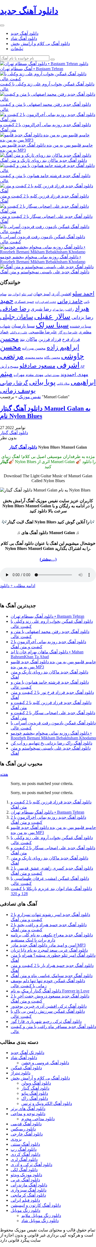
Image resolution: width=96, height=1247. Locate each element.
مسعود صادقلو (37, 366)
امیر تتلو (27, 294)
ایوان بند (14, 294)
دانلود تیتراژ (20, 1073)
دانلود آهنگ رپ (24, 1149)
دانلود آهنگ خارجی (27, 1134)
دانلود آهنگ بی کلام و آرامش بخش (40, 43)
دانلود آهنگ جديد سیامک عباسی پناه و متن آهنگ (52, 975)
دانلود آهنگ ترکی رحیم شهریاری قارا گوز (46, 1021)
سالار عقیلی (52, 316)
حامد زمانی (70, 301)
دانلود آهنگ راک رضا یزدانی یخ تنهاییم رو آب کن (51, 743)
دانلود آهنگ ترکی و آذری (31, 1164)
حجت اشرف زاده (45, 301)
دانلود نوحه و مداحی (28, 1113)
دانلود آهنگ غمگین (26, 1068)
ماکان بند (28, 339)
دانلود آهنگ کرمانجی (28, 1195)
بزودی (16, 1139)
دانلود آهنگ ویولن (36, 1083)
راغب (69, 309)
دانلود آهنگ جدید (24, 33)
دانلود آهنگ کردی (25, 1154)
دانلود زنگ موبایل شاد (40, 1220)
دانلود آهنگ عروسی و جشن (45, 1062)
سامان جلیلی (16, 317)
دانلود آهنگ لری (24, 1159)
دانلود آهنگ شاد (24, 38)
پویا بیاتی (42, 382)
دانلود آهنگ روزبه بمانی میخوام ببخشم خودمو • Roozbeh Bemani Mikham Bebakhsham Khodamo (53, 735)
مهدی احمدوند (74, 374)
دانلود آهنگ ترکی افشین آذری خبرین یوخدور (49, 1006)
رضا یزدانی (82, 317)
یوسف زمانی (18, 390)
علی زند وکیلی (18, 332)
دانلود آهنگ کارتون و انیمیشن (36, 1205)
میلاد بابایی (63, 383)
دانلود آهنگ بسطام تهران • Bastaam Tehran (47, 616)
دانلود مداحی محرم (38, 1118)
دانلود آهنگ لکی (24, 1169)
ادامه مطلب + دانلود (17, 585)
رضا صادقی (15, 308)
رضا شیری (41, 309)
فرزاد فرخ (71, 339)
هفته (4, 774)
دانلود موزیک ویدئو (26, 1174)
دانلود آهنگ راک (34, 1098)
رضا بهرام (58, 309)
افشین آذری (61, 294)
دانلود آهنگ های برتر (28, 1108)
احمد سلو (83, 293)
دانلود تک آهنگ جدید (27, 1052)
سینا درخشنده (80, 326)
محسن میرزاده (34, 348)
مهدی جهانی (52, 375)
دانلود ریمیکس (23, 1129)
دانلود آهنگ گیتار (14, 432)
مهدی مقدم (34, 375)
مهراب (19, 375)
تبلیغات (17, 48)
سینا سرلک (52, 325)
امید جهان (41, 294)
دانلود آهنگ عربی (25, 1180)
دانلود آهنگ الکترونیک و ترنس (46, 1103)
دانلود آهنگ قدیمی (26, 1124)
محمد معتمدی (34, 357)
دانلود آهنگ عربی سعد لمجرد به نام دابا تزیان (49, 950)
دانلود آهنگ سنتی (25, 1144)
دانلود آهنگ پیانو (34, 1093)
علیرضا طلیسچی (43, 332)
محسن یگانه (52, 357)
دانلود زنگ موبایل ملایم (41, 1215)
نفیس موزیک (29, 396)
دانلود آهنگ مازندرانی (29, 1185)
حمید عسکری (24, 302)
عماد (4, 331)
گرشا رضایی (14, 383)
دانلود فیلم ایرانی (25, 1200)
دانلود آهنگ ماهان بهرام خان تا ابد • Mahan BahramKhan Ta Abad (47, 654)
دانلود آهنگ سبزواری (28, 1190)
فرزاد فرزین (49, 339)
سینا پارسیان (23, 326)
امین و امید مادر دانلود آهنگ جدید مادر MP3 (48, 945)
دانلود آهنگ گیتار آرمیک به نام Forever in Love (50, 991)
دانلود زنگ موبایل (25, 1210)
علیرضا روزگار (68, 332)
